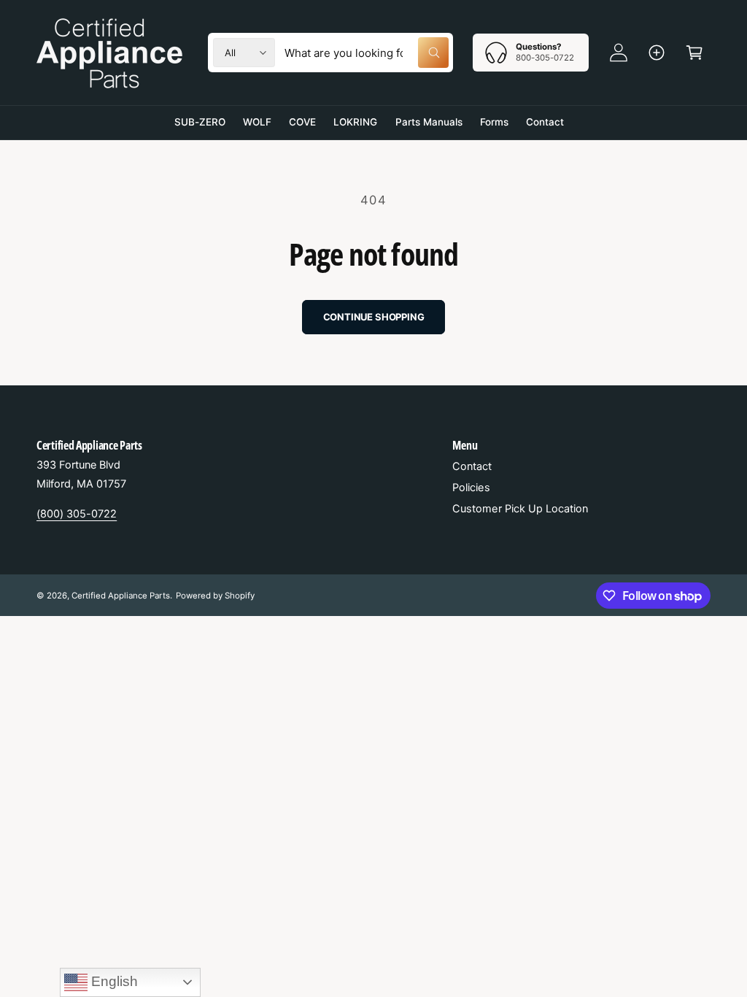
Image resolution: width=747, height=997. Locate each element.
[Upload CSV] (657, 53)
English (113, 981)
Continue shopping (374, 317)
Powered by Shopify (215, 595)
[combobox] (366, 53)
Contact (472, 466)
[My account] (619, 53)
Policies (470, 487)
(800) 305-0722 (76, 513)
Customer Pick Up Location (519, 508)
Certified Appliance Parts (120, 595)
